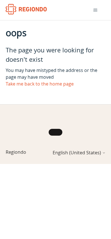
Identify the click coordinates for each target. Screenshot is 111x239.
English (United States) (77, 152)
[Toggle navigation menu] (95, 10)
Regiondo (16, 152)
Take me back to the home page (40, 84)
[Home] (26, 9)
